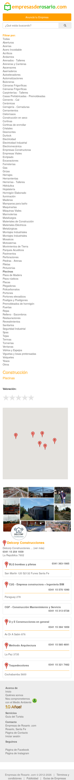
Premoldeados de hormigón (18, 303)
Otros (6, 364)
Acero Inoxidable (12, 49)
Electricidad (9, 139)
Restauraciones (11, 318)
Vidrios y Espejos (12, 350)
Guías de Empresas (54, 778)
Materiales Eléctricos (14, 225)
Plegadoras (9, 285)
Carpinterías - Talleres (15, 92)
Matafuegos (9, 218)
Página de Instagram (17, 753)
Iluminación (9, 196)
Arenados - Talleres (14, 60)
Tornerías (8, 343)
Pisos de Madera (12, 275)
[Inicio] (37, 7)
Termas (7, 339)
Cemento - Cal (11, 99)
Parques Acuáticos (13, 250)
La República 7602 (13, 555)
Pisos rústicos (10, 278)
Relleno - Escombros (14, 314)
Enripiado (8, 157)
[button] (33, 434)
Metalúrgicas (10, 228)
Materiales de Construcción (18, 221)
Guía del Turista (14, 716)
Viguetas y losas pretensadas (19, 353)
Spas (5, 332)
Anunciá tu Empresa (37, 17)
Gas (5, 167)
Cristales (8, 128)
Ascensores (9, 67)
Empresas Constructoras (17, 150)
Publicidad (32, 778)
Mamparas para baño (15, 203)
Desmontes (9, 132)
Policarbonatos (11, 289)
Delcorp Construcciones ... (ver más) (23, 548)
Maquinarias (10, 207)
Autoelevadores (11, 74)
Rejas (6, 311)
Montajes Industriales (15, 232)
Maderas (8, 200)
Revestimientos (11, 321)
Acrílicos (7, 53)
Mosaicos (8, 239)
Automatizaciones (13, 78)
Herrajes (7, 175)
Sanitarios (8, 325)
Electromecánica (12, 146)
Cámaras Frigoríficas (15, 85)
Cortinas (7, 121)
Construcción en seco (15, 117)
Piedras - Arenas (12, 260)
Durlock (7, 135)
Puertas (7, 307)
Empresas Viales (12, 153)
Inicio (8, 691)
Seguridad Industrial (14, 328)
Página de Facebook (17, 749)
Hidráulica (8, 185)
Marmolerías (10, 214)
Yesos (6, 361)
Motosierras (9, 243)
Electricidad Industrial (15, 142)
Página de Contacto (16, 732)
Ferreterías (9, 164)
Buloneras (8, 82)
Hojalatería (9, 189)
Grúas (6, 171)
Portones (8, 293)
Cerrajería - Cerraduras (16, 107)
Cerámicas (9, 103)
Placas (6, 282)
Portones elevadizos (14, 296)
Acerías (7, 46)
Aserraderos (10, 71)
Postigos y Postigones (15, 300)
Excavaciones (10, 160)
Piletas (6, 264)
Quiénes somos (14, 695)
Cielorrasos (9, 114)
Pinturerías (9, 268)
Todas (6, 39)
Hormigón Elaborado (14, 192)
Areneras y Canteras (14, 64)
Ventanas (8, 346)
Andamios (8, 56)
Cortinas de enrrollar (14, 124)
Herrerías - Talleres (14, 182)
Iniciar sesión (12, 736)
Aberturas (8, 42)
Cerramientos (10, 110)
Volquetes (8, 357)
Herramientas (10, 178)
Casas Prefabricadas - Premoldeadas (24, 96)
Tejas (6, 336)
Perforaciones (10, 257)
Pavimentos (9, 253)
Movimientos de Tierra (15, 246)
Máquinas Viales (12, 210)
